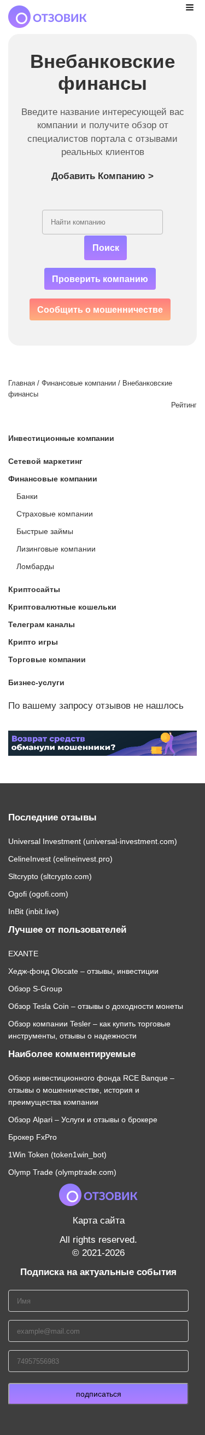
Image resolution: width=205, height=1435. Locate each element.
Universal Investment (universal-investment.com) (92, 841)
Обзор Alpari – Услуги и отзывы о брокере (82, 1119)
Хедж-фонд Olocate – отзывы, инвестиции (83, 971)
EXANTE (23, 953)
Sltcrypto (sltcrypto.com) (50, 876)
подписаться (98, 1394)
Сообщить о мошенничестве (100, 309)
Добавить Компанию (102, 176)
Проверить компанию (100, 279)
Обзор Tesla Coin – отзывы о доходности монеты (95, 1006)
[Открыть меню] (190, 7)
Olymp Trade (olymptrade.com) (62, 1172)
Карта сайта (99, 1220)
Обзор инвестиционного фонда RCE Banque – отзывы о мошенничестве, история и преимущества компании (91, 1090)
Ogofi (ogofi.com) (38, 893)
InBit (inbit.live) (33, 911)
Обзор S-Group (35, 988)
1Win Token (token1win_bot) (57, 1154)
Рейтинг (184, 405)
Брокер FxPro (32, 1137)
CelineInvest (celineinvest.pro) (60, 858)
